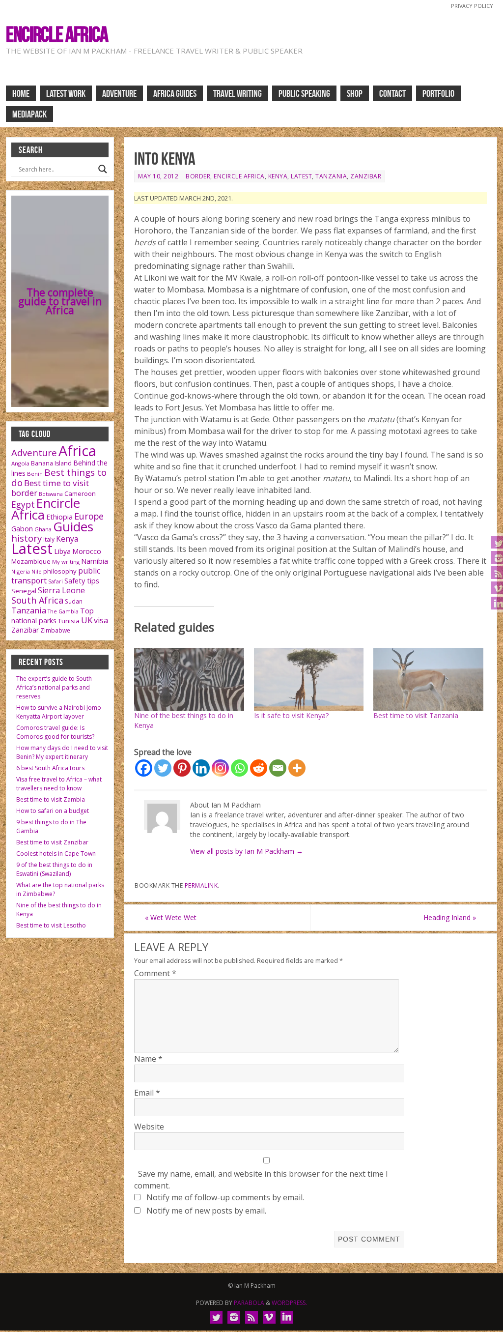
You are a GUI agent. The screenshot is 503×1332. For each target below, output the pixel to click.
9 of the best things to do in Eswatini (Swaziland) (54, 869)
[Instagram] (220, 768)
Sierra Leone (61, 590)
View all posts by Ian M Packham (246, 851)
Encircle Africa (57, 34)
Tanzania (331, 176)
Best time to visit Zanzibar (52, 842)
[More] (297, 768)
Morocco (86, 551)
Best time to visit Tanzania (415, 715)
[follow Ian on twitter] (216, 1317)
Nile (36, 571)
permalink (201, 885)
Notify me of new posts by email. (206, 1210)
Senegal (23, 590)
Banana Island (51, 463)
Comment (155, 973)
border (198, 176)
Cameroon (80, 493)
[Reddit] (258, 768)
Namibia (94, 561)
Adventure (34, 452)
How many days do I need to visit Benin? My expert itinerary (62, 752)
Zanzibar (365, 176)
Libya (62, 551)
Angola (20, 463)
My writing (66, 561)
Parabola (249, 1303)
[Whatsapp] (239, 768)
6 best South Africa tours (50, 768)
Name (148, 1058)
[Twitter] (162, 768)
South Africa (37, 600)
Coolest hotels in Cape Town (56, 853)
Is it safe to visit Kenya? (291, 715)
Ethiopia (59, 516)
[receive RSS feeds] (251, 1317)
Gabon (22, 528)
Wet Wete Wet (170, 917)
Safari (55, 581)
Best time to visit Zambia (50, 799)
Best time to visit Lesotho (51, 925)
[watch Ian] (269, 1317)
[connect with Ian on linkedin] (286, 1317)
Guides (73, 526)
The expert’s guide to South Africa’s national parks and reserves (54, 687)
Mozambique (31, 561)
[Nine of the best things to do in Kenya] (189, 679)
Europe (89, 516)
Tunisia (69, 620)
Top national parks (52, 615)
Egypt (23, 504)
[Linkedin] (201, 768)
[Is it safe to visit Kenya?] (309, 679)
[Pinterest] (182, 768)
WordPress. (289, 1303)
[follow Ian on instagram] (233, 1317)
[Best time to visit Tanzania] (428, 679)
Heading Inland (449, 917)
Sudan (74, 601)
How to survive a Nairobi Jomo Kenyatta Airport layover (58, 712)
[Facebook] (143, 768)
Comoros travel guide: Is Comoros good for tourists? (55, 732)
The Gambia (63, 611)
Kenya (278, 176)
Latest (301, 176)
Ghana (43, 529)
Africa (77, 450)
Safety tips (81, 580)
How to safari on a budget (52, 811)
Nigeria (20, 571)
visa (101, 620)
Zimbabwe (55, 630)
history (26, 538)
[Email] (277, 768)
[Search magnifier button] (103, 169)
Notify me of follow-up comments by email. (225, 1197)
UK (86, 620)
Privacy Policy (472, 5)
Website (149, 1126)
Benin (35, 473)
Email (147, 1092)
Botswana (51, 494)
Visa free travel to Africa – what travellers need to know (59, 783)
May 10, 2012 (158, 176)
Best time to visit (56, 483)
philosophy (60, 571)
